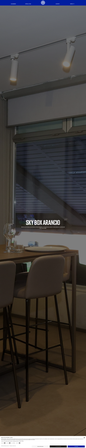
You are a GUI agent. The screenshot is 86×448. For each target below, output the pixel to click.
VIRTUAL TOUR (28, 3)
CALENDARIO (13, 3)
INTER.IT (71, 3)
